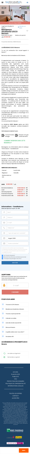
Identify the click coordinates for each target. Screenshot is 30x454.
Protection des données (15, 381)
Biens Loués (19, 423)
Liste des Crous (18, 417)
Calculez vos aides (11, 318)
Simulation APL (10, 336)
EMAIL (23, 450)
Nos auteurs (24, 417)
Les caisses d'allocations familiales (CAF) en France (14, 422)
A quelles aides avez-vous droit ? (15, 332)
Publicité (15, 376)
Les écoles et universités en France (15, 423)
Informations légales (15, 386)
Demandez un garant (14, 357)
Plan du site (15, 374)
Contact (15, 396)
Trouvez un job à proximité (13, 313)
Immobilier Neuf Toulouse (9, 417)
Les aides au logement (14, 353)
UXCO (26, 124)
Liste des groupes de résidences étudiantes (18, 421)
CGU (15, 379)
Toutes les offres (15, 393)
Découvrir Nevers (10, 327)
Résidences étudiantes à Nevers (15, 309)
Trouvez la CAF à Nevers (12, 304)
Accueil (15, 372)
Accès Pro (15, 398)
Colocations (15, 418)
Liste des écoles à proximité (13, 323)
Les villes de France (8, 418)
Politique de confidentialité (16, 383)
